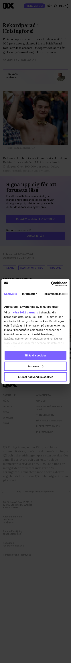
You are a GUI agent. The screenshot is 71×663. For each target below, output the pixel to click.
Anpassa (33, 366)
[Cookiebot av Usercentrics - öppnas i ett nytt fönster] (51, 283)
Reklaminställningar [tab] (55, 293)
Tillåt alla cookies (35, 355)
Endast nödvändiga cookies (35, 376)
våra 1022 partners (25, 312)
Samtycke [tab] (10, 293)
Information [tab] (29, 293)
